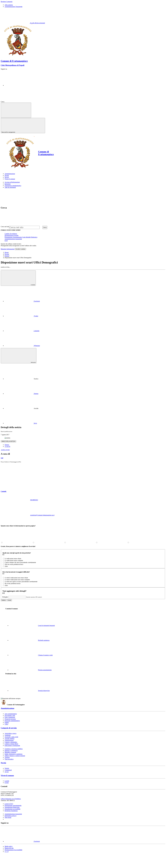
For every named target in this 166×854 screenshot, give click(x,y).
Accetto (20, 249)
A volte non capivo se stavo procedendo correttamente (21, 581)
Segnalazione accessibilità (12, 809)
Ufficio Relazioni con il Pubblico (11, 799)
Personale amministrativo (12, 721)
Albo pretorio (9, 5)
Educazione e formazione (12, 745)
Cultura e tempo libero (11, 744)
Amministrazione (7, 708)
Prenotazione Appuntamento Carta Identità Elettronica (21, 237)
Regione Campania (6, 1)
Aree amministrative (11, 714)
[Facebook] (19, 85)
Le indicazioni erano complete (14, 560)
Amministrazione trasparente (13, 239)
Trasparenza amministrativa (13, 185)
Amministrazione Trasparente (13, 6)
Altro (6, 566)
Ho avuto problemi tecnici (12, 583)
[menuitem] (22, 301)
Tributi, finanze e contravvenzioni (15, 756)
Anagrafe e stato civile (11, 737)
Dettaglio (5, 597)
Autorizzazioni (9, 740)
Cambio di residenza (11, 234)
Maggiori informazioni (7, 249)
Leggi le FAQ (9, 804)
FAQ (6, 240)
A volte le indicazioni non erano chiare (16, 578)
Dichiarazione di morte (11, 235)
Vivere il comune (7, 775)
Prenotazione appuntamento (13, 805)
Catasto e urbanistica (11, 742)
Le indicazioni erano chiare (13, 558)
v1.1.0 (6, 851)
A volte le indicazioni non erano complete (17, 579)
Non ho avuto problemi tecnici (14, 564)
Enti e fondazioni (10, 717)
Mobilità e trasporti (10, 752)
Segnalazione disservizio (12, 807)
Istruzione (8, 184)
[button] (18, 491)
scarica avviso (5, 450)
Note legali (8, 817)
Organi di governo (10, 719)
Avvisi (7, 772)
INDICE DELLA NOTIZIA (8, 441)
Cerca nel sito (5, 226)
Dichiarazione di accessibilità (13, 850)
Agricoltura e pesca (10, 733)
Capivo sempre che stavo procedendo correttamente (20, 562)
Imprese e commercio (11, 750)
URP (2, 458)
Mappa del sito (9, 848)
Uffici (6, 724)
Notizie (7, 256)
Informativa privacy (11, 816)
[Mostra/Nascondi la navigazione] (16, 110)
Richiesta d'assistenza (11, 811)
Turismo (7, 757)
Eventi (7, 782)
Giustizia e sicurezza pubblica (14, 749)
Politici (7, 722)
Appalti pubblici (9, 738)
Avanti (9, 600)
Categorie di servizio (9, 728)
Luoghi (7, 781)
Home (6, 252)
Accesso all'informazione (12, 182)
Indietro (4, 600)
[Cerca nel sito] (19, 101)
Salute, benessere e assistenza (13, 754)
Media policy (9, 846)
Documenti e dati (10, 715)
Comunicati (8, 770)
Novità (7, 254)
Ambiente (8, 735)
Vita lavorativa (9, 759)
